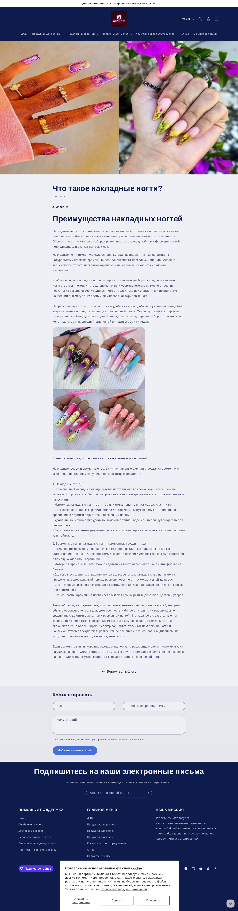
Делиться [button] (62, 207)
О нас (90, 850)
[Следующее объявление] (218, 3)
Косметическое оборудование (106, 843)
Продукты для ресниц (101, 824)
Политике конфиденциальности (124, 889)
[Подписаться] (148, 793)
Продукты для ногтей (100, 831)
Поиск (22, 818)
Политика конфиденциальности (38, 843)
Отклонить (153, 900)
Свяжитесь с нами (98, 856)
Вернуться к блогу (122, 671)
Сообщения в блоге (30, 824)
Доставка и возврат (30, 831)
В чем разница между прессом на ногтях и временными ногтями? (100, 458)
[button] (47, 34)
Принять (117, 900)
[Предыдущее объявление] (19, 3)
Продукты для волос (100, 837)
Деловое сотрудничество (34, 837)
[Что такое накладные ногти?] (99, 450)
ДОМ (90, 818)
